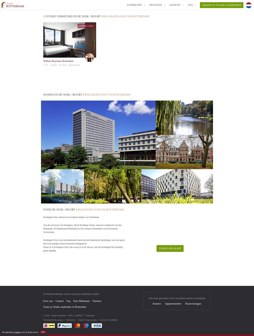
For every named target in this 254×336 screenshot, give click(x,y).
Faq (68, 300)
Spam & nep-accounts (88, 320)
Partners (97, 300)
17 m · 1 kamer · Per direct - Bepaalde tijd (61, 65)
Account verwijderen (109, 320)
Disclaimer (71, 320)
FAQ (190, 5)
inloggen (155, 5)
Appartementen (173, 303)
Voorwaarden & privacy (53, 320)
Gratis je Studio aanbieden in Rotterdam (64, 306)
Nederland (90, 315)
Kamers (157, 303)
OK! (43, 332)
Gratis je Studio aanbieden (221, 5)
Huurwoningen (193, 303)
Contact (60, 300)
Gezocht (175, 5)
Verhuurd (86, 25)
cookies (17, 332)
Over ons (48, 300)
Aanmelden (134, 5)
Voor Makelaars (81, 300)
